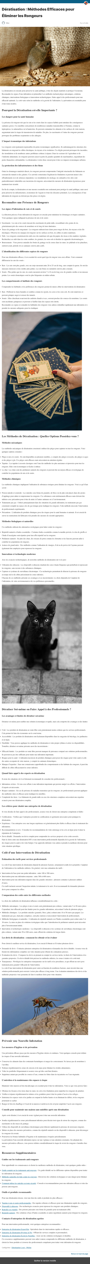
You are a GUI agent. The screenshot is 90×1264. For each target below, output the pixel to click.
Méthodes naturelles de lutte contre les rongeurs (19, 1177)
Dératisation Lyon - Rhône (21, 1248)
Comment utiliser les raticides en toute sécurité (19, 1183)
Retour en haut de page (79, 1254)
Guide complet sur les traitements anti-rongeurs (19, 1170)
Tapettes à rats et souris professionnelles (16, 1203)
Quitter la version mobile (45, 1260)
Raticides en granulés (10, 1209)
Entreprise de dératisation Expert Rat (15, 1229)
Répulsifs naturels (8, 1213)
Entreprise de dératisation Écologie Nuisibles (18, 1236)
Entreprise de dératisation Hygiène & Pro (17, 1232)
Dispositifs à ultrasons (10, 1206)
